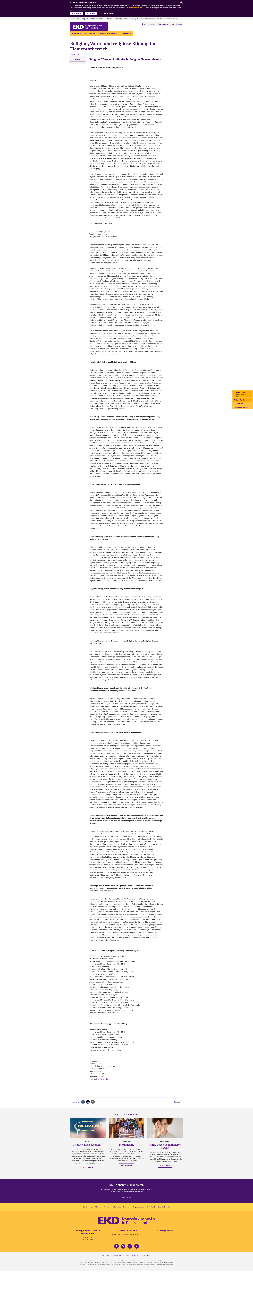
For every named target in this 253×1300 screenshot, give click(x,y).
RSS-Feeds (151, 1207)
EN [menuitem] (157, 24)
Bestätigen (77, 13)
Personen (126, 1207)
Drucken (178, 1102)
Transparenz (146, 1255)
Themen (110, 19)
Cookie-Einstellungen (132, 1255)
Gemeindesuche (164, 1207)
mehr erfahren (88, 1167)
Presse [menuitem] (172, 24)
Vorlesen (75, 54)
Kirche (75, 33)
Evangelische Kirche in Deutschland (93, 19)
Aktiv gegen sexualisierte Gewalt (165, 1146)
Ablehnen (92, 13)
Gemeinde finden (241, 407)
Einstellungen (108, 13)
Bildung (133, 19)
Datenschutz (134, 8)
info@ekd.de (241, 400)
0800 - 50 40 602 (243, 392)
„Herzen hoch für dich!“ (88, 1144)
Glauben (89, 33)
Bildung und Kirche (121, 19)
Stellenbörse (88, 1207)
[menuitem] (148, 24)
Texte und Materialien (112, 1207)
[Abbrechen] (181, 2)
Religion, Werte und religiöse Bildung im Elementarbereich (158, 19)
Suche (180, 24)
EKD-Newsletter (241, 403)
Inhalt (78, 59)
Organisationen (139, 1207)
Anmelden (127, 1198)
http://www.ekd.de (103, 1079)
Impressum (106, 1255)
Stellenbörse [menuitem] (163, 24)
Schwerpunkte (107, 33)
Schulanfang (126, 1144)
